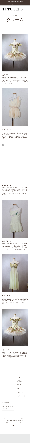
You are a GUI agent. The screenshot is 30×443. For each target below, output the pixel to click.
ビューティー (19, 81)
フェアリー (8, 137)
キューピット (20, 134)
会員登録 (19, 381)
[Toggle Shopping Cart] (22, 9)
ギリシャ (17, 191)
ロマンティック (10, 193)
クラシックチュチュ (8, 81)
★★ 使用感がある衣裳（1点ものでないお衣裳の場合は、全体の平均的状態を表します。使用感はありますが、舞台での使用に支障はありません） (14, 79)
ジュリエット (24, 300)
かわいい (6, 191)
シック (22, 136)
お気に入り (20, 392)
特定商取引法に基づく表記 (8, 407)
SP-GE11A (6, 129)
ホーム (18, 377)
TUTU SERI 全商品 (13, 132)
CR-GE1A (6, 295)
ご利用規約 (6, 402)
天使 (17, 249)
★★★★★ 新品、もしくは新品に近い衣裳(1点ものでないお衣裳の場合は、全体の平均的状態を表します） (15, 133)
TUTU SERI (14, 422)
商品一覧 (19, 384)
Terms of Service (17, 420)
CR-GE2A (6, 241)
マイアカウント (21, 396)
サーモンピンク (10, 136)
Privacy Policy (9, 420)
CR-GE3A (6, 185)
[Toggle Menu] (26, 9)
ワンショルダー (14, 137)
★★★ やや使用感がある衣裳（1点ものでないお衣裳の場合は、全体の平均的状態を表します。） (15, 299)
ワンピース (23, 193)
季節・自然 (20, 137)
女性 (21, 302)
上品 (24, 81)
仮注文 (18, 388)
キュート (15, 134)
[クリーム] (15, 53)
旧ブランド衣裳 (7, 194)
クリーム (14, 81)
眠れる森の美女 (11, 83)
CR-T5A (5, 75)
